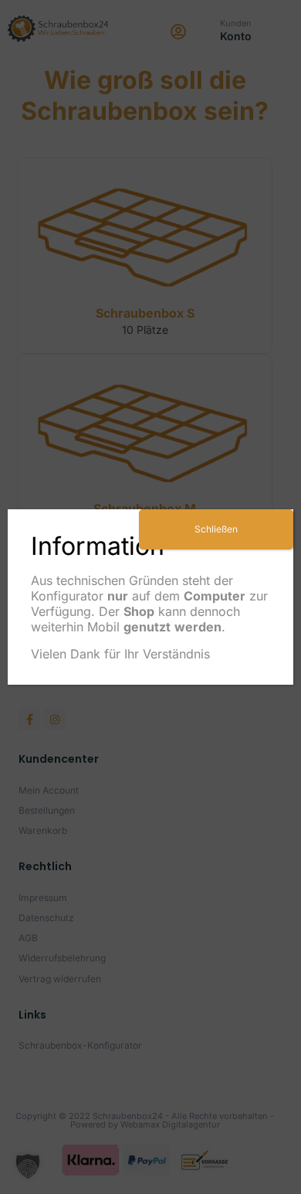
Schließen (216, 529)
